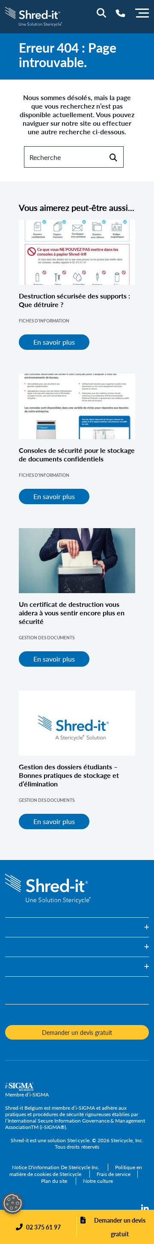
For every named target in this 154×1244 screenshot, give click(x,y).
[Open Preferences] (12, 1203)
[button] (77, 927)
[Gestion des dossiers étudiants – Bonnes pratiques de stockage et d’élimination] (77, 723)
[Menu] (142, 12)
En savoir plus (54, 342)
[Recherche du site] (101, 13)
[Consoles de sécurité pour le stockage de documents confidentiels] (77, 406)
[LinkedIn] (145, 1209)
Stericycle (78, 1140)
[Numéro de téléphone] (120, 13)
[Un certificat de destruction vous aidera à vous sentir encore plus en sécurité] (77, 560)
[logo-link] (33, 16)
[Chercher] (113, 157)
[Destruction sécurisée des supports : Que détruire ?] (77, 252)
